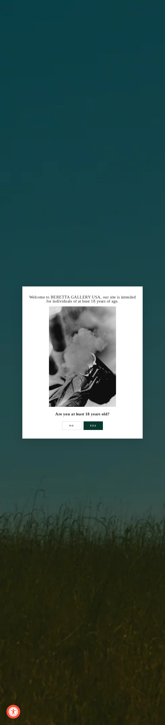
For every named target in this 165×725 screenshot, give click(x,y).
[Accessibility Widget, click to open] (13, 712)
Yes (93, 425)
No (71, 425)
